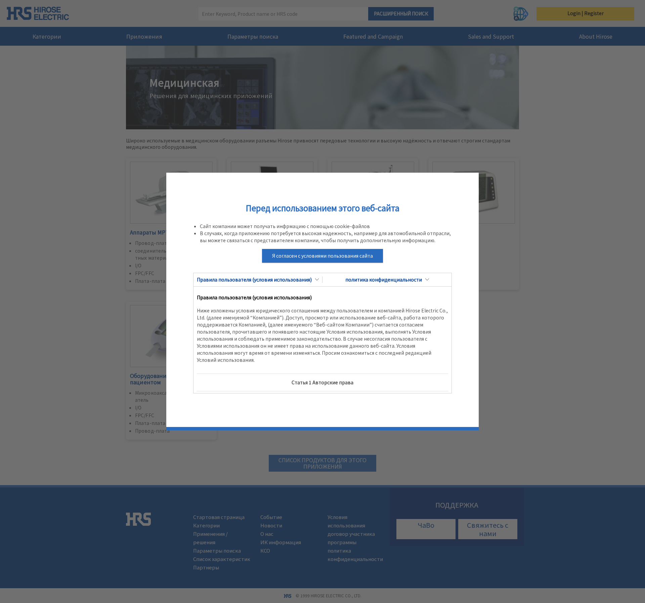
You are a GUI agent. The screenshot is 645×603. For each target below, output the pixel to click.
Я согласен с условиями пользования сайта (322, 255)
